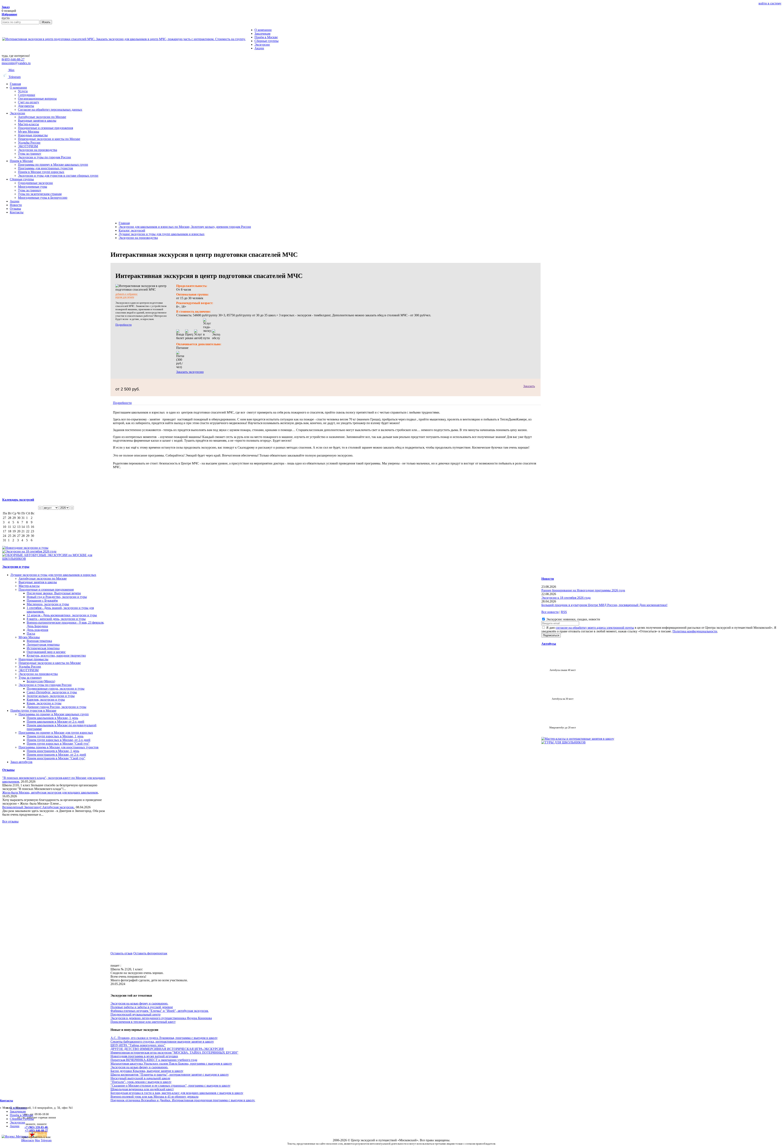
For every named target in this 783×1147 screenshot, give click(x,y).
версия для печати (124, 297)
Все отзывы (10, 821)
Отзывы (15, 208)
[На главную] (124, 39)
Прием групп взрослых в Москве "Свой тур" (58, 743)
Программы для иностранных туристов (45, 168)
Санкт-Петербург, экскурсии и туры (52, 692)
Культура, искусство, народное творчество (56, 655)
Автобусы (548, 643)
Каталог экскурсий (132, 230)
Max (11, 70)
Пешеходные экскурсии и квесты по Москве (49, 139)
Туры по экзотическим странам (40, 194)
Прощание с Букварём (42, 600)
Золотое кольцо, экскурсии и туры (51, 696)
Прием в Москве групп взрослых (41, 172)
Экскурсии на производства (37, 150)
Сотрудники (26, 95)
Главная (15, 84)
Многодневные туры (32, 186)
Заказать (529, 386)
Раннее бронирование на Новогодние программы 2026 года (583, 590)
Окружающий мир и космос (46, 652)
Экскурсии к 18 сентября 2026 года (566, 597)
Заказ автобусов (21, 762)
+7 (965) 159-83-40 (36, 1127)
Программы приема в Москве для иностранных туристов (58, 747)
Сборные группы (22, 179)
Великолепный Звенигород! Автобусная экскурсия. (38, 807)
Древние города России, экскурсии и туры (56, 707)
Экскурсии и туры (15, 566)
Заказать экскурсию (190, 372)
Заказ (6, 7)
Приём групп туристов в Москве (33, 710)
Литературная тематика (43, 644)
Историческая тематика (43, 648)
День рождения (37, 630)
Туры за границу (29, 153)
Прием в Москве (21, 161)
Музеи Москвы (28, 131)
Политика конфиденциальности (694, 631)
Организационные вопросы (37, 98)
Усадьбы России (29, 142)
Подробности (123, 324)
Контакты (16, 212)
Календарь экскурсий (18, 499)
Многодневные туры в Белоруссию (42, 197)
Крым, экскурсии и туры (44, 703)
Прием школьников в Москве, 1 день (52, 718)
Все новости (550, 612)
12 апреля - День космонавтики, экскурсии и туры (62, 615)
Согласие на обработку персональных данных (50, 109)
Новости (16, 205)
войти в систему (770, 3)
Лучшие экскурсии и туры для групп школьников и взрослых (53, 575)
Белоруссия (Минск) (41, 681)
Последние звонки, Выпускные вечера (54, 593)
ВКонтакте (27, 1140)
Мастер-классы (28, 124)
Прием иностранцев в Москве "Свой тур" (56, 758)
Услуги (23, 91)
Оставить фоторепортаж (150, 953)
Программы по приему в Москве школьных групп (53, 164)
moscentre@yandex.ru (16, 63)
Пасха (31, 633)
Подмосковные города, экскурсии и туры (55, 688)
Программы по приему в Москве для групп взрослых (56, 732)
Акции (14, 201)
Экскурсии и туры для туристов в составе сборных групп (58, 175)
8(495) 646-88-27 (13, 59)
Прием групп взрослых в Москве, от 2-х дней (58, 740)
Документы (26, 106)
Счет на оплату (28, 102)
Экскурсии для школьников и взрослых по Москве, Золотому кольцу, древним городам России (185, 226)
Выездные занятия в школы (37, 120)
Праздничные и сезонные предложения (45, 128)
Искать (46, 22)
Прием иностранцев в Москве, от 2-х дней (56, 754)
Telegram (14, 77)
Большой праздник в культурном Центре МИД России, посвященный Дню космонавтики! (604, 605)
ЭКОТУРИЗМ (28, 146)
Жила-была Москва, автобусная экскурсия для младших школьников (50, 792)
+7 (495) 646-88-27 (36, 1130)
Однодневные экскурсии (35, 183)
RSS (564, 612)
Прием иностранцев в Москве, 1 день (53, 751)
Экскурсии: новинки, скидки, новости (572, 619)
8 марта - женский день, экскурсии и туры (56, 619)
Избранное (9, 14)
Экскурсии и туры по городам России (44, 157)
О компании (18, 87)
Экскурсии (17, 113)
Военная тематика (39, 641)
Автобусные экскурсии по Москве (42, 117)
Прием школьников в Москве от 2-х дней (55, 721)
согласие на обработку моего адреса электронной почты (595, 627)
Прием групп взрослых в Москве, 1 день (55, 736)
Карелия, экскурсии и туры (46, 699)
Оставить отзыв (122, 953)
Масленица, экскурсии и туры (48, 604)
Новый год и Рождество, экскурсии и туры (57, 597)
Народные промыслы (33, 135)
